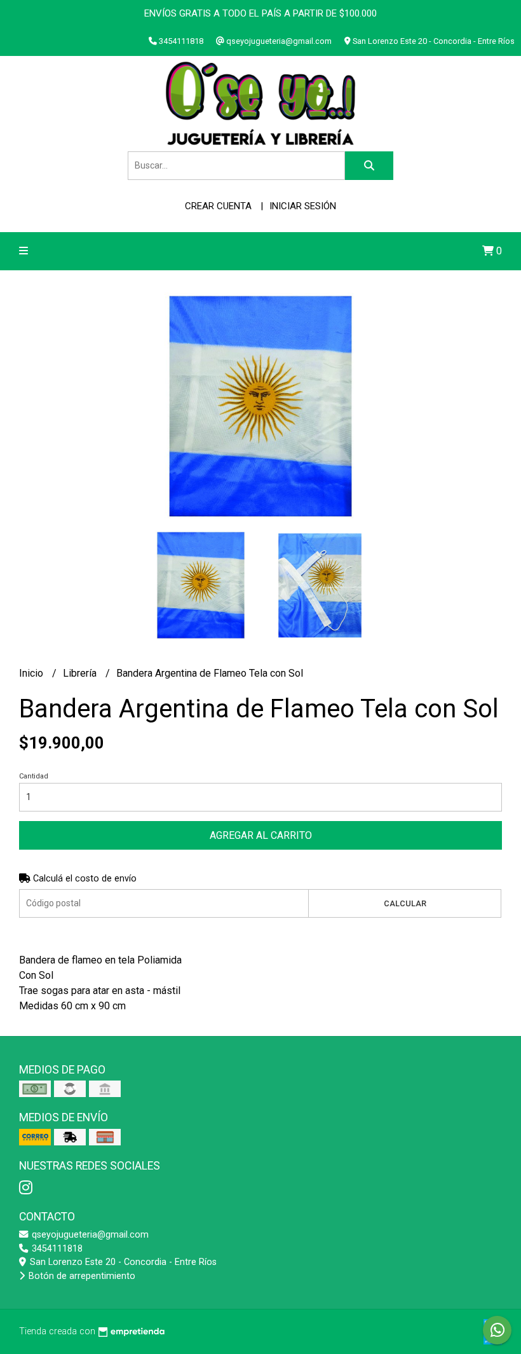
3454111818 (56, 1248)
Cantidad (33, 776)
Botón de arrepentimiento (80, 1276)
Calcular (405, 903)
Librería (81, 673)
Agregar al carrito (261, 835)
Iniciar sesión (302, 206)
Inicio (32, 673)
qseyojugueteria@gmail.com (89, 1234)
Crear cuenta (218, 206)
